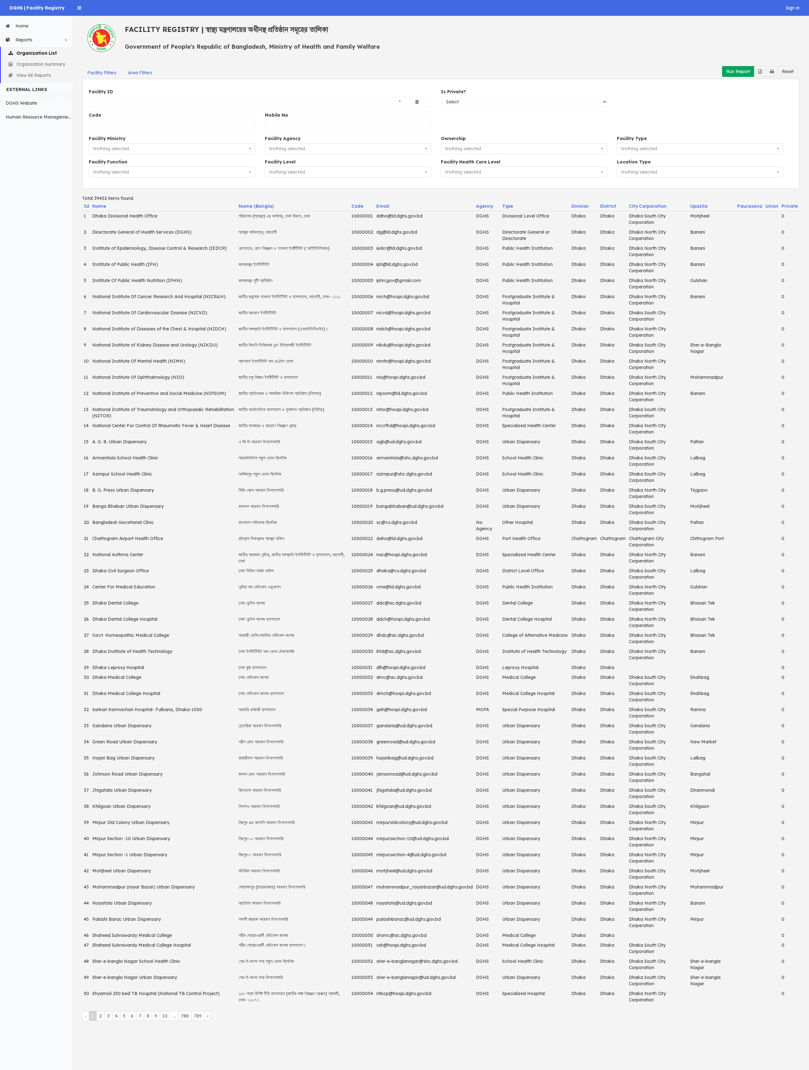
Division (580, 206)
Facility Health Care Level (470, 162)
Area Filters (140, 73)
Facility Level (280, 162)
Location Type (634, 162)
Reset (788, 71)
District (608, 206)
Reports (23, 40)
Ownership (453, 138)
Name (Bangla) (256, 206)
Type (507, 206)
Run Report (738, 71)
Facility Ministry (107, 138)
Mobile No (276, 115)
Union (771, 206)
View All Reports (33, 75)
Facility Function (108, 162)
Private (790, 206)
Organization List (36, 53)
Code (95, 115)
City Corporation (647, 206)
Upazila (699, 206)
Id (86, 206)
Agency (484, 206)
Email (382, 206)
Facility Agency (283, 138)
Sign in (793, 8)
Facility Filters (101, 73)
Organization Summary (40, 64)
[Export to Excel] (760, 71)
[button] (79, 8)
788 (185, 1016)
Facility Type (632, 138)
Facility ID (101, 92)
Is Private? (453, 92)
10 (164, 1016)
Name (99, 206)
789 (198, 1016)
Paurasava (749, 206)
